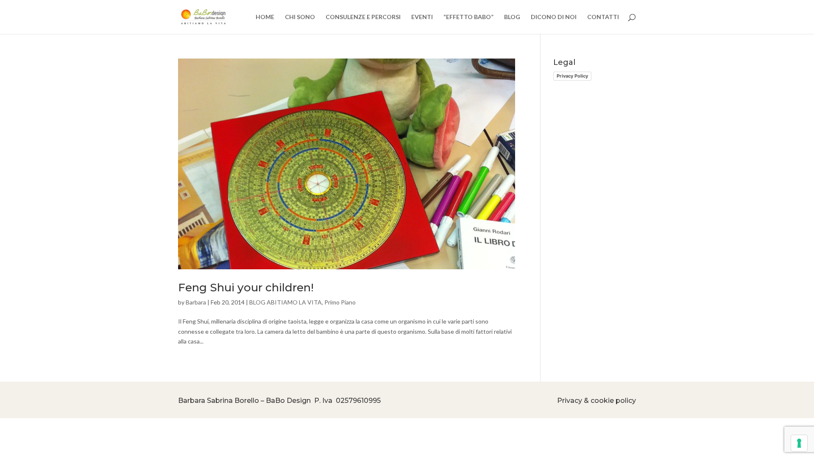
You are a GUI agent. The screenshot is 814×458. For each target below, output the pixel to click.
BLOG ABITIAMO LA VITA (285, 302)
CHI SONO (300, 17)
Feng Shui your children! (246, 287)
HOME (265, 17)
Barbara (196, 302)
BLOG (512, 17)
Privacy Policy (572, 76)
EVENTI (422, 17)
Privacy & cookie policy (596, 401)
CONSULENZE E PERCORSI (363, 17)
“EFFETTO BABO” (468, 17)
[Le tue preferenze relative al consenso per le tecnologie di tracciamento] (799, 443)
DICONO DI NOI (554, 17)
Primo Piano (340, 302)
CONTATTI (603, 17)
